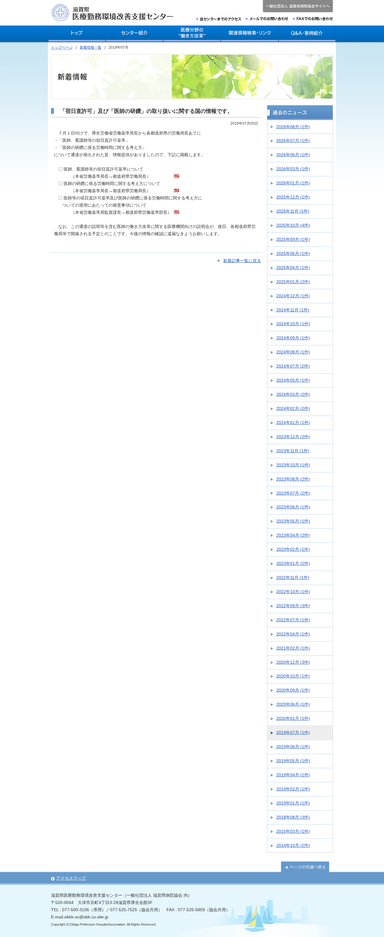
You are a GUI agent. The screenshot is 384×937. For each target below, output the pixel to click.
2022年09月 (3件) (293, 605)
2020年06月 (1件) (293, 704)
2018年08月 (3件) (293, 817)
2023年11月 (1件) (292, 450)
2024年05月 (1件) (293, 380)
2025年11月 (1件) (292, 211)
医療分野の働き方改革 (192, 34)
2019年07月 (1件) (293, 732)
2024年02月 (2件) (293, 408)
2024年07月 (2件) (293, 366)
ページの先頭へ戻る (305, 866)
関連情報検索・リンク (249, 34)
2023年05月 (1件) (293, 521)
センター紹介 (134, 34)
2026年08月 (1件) (293, 126)
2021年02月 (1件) (293, 648)
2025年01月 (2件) (293, 281)
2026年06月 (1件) (293, 154)
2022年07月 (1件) (293, 619)
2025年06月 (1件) (293, 253)
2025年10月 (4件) (293, 225)
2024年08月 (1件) (293, 352)
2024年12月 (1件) (293, 295)
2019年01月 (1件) (293, 803)
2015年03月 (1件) (293, 831)
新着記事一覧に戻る (242, 260)
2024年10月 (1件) (293, 323)
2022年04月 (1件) (293, 634)
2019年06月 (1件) (293, 746)
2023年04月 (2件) (293, 535)
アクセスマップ (71, 878)
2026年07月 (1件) (293, 140)
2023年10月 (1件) (293, 464)
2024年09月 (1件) (293, 337)
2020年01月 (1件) (293, 718)
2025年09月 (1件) (293, 239)
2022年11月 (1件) (292, 577)
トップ (77, 34)
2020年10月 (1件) (293, 676)
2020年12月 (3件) (293, 662)
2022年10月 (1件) (293, 591)
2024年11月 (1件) (292, 310)
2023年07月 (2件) (293, 493)
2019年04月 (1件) (293, 774)
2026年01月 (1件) (293, 182)
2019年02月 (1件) (293, 789)
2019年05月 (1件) (293, 760)
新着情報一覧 (90, 47)
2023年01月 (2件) (293, 563)
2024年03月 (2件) (293, 394)
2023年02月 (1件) (293, 549)
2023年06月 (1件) (293, 507)
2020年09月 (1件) (293, 690)
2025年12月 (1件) (293, 197)
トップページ (62, 47)
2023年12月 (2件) (293, 436)
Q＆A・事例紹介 (307, 34)
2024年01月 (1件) (293, 422)
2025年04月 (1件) (293, 267)
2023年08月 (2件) (293, 479)
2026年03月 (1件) (293, 168)
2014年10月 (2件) (293, 845)
